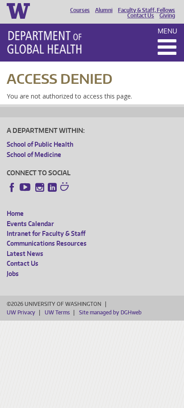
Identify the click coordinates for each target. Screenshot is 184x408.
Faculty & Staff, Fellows (146, 10)
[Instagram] (39, 187)
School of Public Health (40, 144)
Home (15, 213)
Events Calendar (30, 223)
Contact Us (140, 15)
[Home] (44, 42)
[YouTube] (26, 187)
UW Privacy (21, 312)
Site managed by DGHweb (110, 312)
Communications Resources (47, 243)
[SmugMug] (65, 187)
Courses (80, 10)
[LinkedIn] (52, 187)
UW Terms (57, 312)
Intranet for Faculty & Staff (46, 233)
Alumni (104, 10)
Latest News (25, 253)
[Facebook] (12, 187)
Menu (167, 31)
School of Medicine (34, 154)
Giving (167, 15)
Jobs (13, 273)
